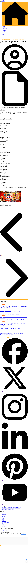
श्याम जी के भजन (5, 28)
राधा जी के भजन (5, 31)
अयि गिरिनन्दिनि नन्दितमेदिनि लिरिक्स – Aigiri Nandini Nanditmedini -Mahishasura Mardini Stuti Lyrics (11, 334)
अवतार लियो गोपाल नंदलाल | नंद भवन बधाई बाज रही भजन (8, 509)
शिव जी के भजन (4, 30)
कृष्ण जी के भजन (3, 515)
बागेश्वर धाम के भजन (4, 521)
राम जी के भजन (3, 525)
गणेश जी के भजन (3, 516)
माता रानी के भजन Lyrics (5, 135)
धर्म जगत (3, 518)
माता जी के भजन (5, 29)
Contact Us (3, 35)
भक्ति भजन (4, 27)
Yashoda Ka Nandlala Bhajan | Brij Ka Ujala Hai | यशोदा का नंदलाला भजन (11, 508)
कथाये (2, 33)
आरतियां (2, 513)
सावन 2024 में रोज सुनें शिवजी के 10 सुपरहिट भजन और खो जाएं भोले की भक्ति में (10, 510)
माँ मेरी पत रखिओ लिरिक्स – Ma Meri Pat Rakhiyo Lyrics (10, 328)
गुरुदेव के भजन (3, 517)
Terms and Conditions (4, 530)
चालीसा (2, 32)
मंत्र (2, 523)
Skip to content (2, 0)
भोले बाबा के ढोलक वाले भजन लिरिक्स (6, 522)
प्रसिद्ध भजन (3, 520)
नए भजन (4, 26)
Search (1, 336)
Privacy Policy (3, 529)
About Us (3, 34)
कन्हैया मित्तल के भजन (4, 514)
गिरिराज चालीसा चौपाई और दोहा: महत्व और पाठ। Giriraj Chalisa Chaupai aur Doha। (11, 507)
